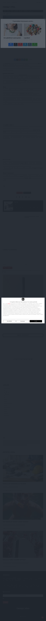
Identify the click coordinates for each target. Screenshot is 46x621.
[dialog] (23, 310)
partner (9, 303)
